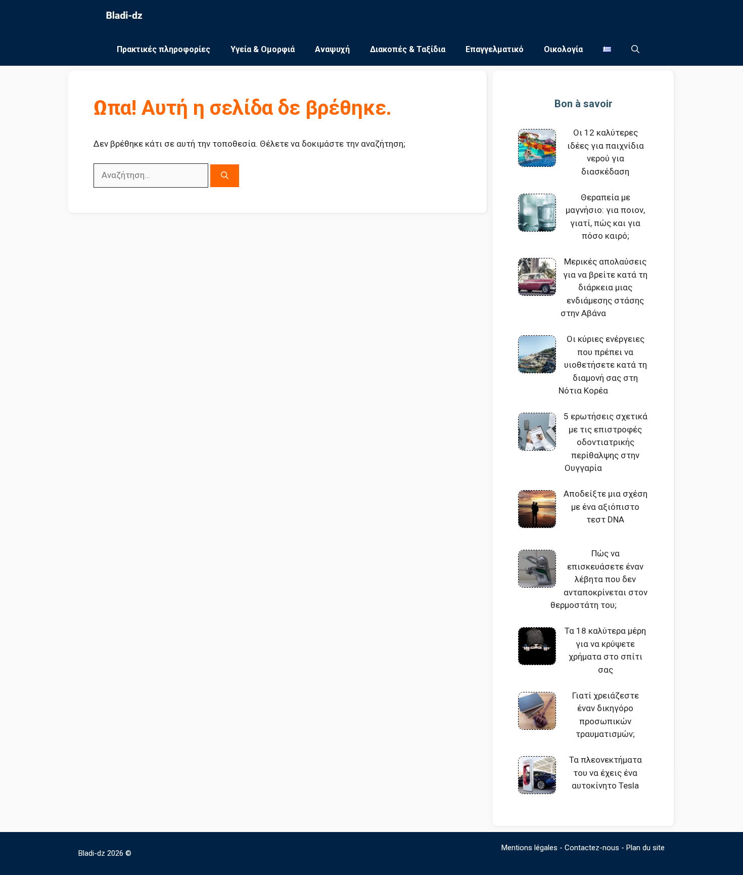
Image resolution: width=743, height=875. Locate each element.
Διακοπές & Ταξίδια (407, 49)
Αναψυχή (332, 49)
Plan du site (645, 847)
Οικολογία (563, 49)
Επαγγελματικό (495, 49)
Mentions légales (529, 847)
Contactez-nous (592, 847)
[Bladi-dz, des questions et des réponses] (123, 16)
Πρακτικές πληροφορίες (163, 49)
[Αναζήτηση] (224, 175)
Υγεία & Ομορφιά (262, 49)
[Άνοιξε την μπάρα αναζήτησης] (635, 49)
